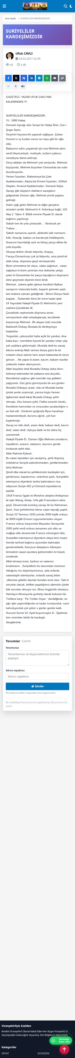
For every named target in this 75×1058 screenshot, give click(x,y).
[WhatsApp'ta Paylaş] (47, 78)
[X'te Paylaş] (16, 78)
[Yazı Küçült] (8, 86)
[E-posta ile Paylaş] (54, 78)
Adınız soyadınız (15, 670)
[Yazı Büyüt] (15, 86)
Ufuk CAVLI (24, 53)
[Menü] (4, 6)
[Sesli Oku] (23, 86)
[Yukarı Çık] (64, 1049)
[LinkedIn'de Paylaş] (31, 78)
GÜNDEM (43, 1053)
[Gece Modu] (70, 6)
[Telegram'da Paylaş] (39, 78)
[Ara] (65, 6)
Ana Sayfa (10, 18)
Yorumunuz (12, 647)
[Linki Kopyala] (62, 78)
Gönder (39, 686)
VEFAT (5, 1053)
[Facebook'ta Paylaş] (8, 78)
